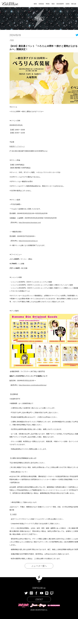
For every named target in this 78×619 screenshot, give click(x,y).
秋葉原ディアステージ (17, 146)
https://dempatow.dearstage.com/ (30, 222)
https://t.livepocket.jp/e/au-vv (28, 241)
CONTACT (39, 599)
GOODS (67, 4)
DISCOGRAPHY (60, 4)
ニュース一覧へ (39, 565)
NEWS (35, 4)
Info (12, 40)
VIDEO (53, 4)
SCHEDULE (41, 4)
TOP (39, 581)
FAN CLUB (73, 4)
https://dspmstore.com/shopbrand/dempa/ (32, 385)
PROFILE (48, 4)
